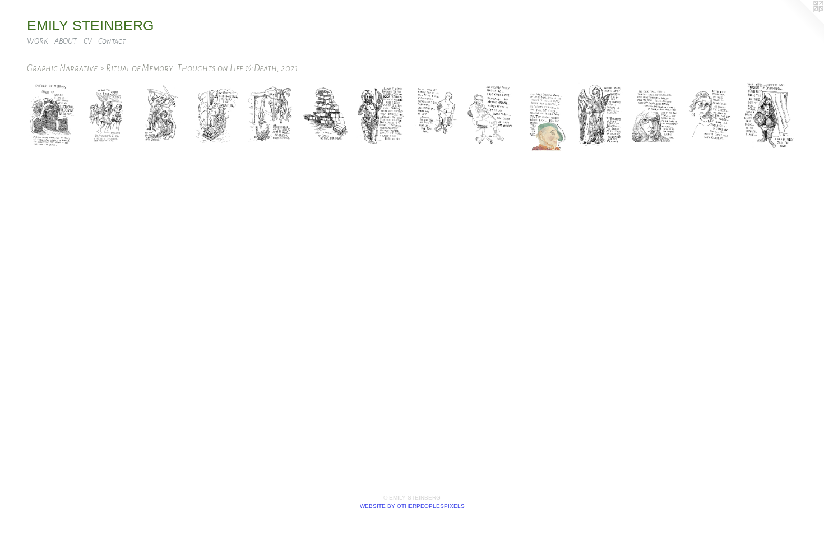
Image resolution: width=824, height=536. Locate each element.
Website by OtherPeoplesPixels (412, 506)
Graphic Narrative (62, 68)
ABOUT (65, 41)
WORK (37, 41)
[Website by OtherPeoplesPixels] (801, 22)
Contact (112, 41)
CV (88, 41)
